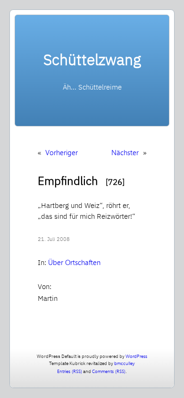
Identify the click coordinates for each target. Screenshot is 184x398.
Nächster (125, 152)
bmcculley (124, 363)
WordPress (136, 356)
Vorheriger (61, 152)
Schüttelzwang (92, 59)
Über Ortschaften (74, 262)
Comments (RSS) (108, 371)
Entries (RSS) (69, 371)
